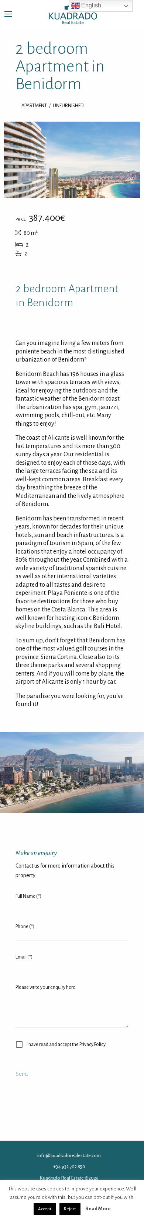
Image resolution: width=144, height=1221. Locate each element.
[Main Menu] (8, 14)
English (90, 5)
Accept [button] (44, 1209)
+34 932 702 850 (69, 1166)
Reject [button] (70, 1209)
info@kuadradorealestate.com (69, 1155)
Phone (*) (25, 926)
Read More (98, 1208)
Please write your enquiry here (45, 986)
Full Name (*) (28, 896)
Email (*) (24, 956)
